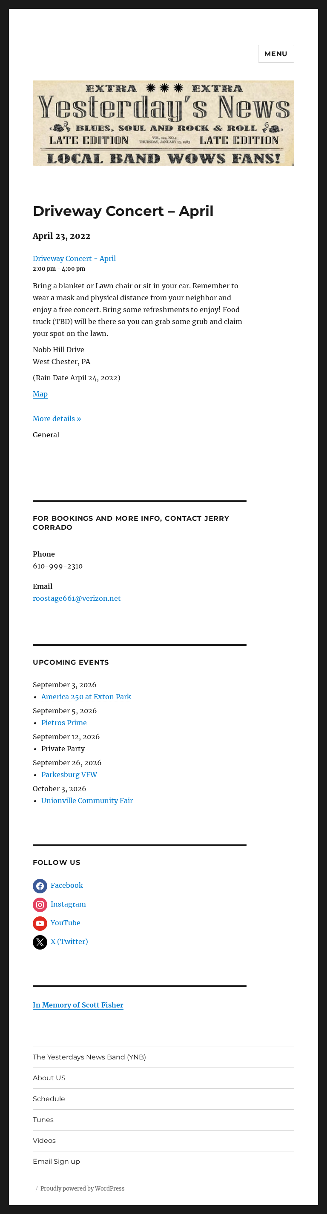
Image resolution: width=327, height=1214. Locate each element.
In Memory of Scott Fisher (78, 1005)
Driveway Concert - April (74, 258)
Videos (44, 1141)
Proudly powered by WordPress (82, 1188)
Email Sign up (56, 1161)
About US (49, 1078)
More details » (57, 418)
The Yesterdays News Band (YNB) (89, 1057)
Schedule (49, 1099)
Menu (276, 54)
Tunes (43, 1120)
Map (40, 394)
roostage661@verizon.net (77, 598)
